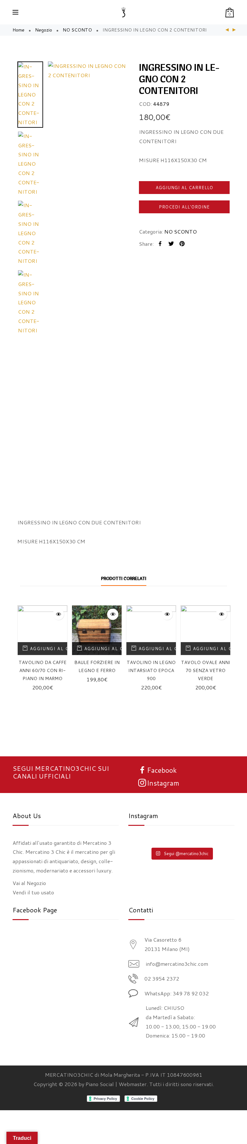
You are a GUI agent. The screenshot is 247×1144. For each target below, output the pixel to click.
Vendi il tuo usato (33, 892)
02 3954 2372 (161, 978)
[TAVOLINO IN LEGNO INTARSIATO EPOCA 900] (151, 630)
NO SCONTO (77, 30)
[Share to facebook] (160, 243)
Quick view (58, 614)
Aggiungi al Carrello (184, 187)
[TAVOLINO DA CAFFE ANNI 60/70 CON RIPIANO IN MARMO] (227, 30)
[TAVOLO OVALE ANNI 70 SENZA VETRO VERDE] (205, 630)
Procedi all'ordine (184, 207)
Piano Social (100, 1084)
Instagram (163, 783)
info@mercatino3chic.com (177, 963)
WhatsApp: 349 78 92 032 (176, 993)
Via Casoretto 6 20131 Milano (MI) (167, 944)
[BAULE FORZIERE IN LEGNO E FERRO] (97, 630)
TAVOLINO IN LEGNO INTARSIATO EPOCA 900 (151, 670)
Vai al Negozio (29, 883)
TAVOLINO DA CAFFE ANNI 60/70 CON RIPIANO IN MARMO (43, 670)
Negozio (43, 30)
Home (18, 30)
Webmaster (133, 1084)
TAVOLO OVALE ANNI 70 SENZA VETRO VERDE (205, 670)
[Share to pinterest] (182, 243)
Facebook (162, 770)
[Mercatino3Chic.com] (123, 12)
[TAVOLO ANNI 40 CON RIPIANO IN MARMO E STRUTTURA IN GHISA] (234, 30)
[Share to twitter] (171, 243)
